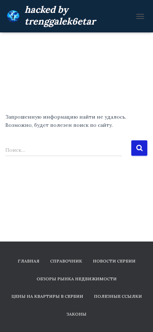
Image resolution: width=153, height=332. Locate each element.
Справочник (66, 261)
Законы (76, 314)
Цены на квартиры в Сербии (47, 296)
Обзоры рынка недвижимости (77, 278)
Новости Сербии (114, 261)
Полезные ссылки (118, 296)
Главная (28, 261)
